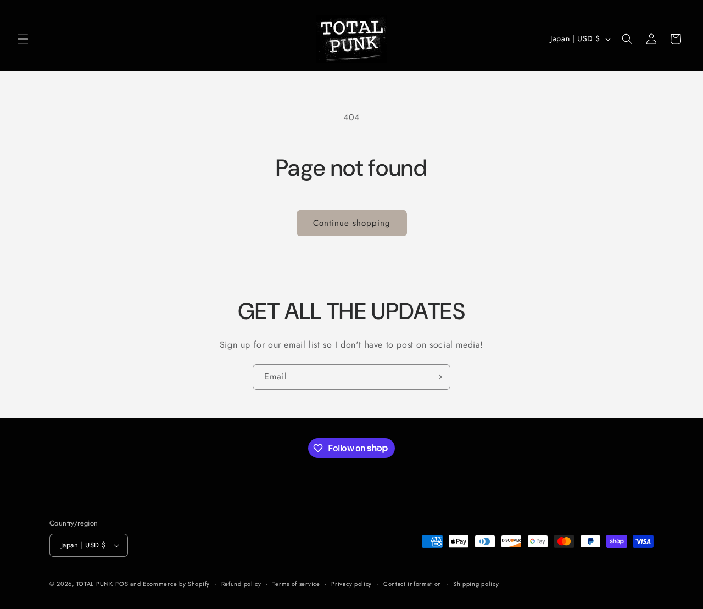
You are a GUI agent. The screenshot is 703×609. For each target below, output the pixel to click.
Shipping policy (476, 583)
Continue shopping (351, 223)
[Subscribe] (438, 377)
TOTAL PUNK (94, 583)
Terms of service (296, 583)
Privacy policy (351, 583)
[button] (23, 39)
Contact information (412, 583)
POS (121, 583)
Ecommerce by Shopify (176, 583)
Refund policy (241, 583)
